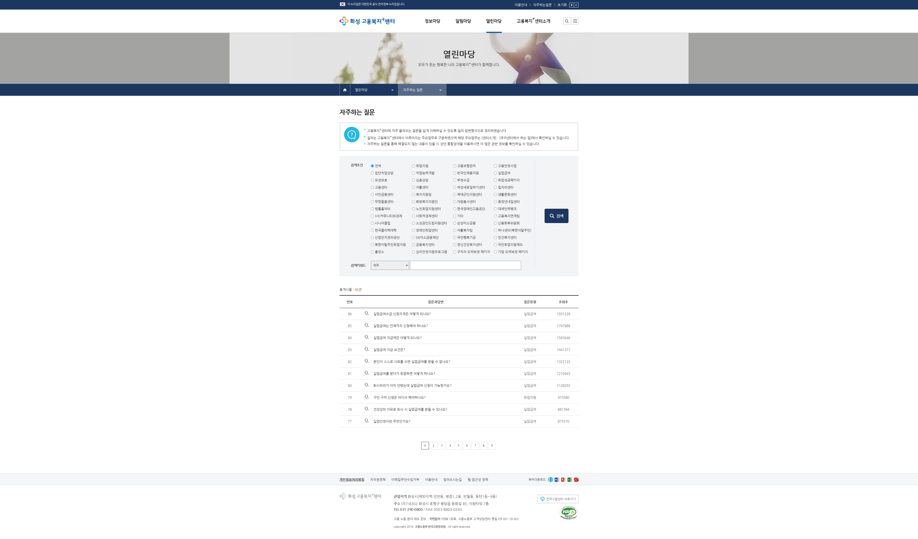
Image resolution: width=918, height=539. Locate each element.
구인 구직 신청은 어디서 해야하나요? (399, 397)
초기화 (562, 5)
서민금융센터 (383, 194)
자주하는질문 (542, 5)
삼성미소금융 (466, 223)
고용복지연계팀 (508, 216)
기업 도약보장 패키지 (512, 252)
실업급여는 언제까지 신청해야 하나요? (400, 326)
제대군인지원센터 (469, 194)
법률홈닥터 (382, 209)
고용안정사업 (507, 166)
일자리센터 (505, 187)
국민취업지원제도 (510, 244)
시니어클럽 (382, 223)
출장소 (379, 252)
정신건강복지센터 (469, 244)
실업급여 (503, 173)
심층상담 (421, 180)
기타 (459, 216)
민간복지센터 (507, 237)
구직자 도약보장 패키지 (473, 252)
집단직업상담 (383, 173)
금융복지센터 (425, 244)
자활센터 (421, 187)
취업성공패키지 (508, 180)
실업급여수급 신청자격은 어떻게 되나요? (402, 314)
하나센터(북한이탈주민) (514, 230)
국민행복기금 (466, 237)
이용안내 (521, 5)
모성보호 (380, 180)
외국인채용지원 (467, 173)
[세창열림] (569, 513)
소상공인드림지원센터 (431, 223)
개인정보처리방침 (351, 479)
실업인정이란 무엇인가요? (391, 421)
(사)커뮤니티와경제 (388, 216)
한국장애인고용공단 (470, 209)
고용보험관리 (466, 166)
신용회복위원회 (508, 223)
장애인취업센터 (426, 230)
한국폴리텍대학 (385, 230)
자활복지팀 (464, 230)
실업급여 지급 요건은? (389, 350)
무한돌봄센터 (383, 201)
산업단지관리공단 (387, 237)
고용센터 (380, 187)
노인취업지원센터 (428, 209)
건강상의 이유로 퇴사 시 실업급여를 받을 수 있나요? (410, 409)
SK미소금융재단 (427, 237)
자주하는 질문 (413, 90)
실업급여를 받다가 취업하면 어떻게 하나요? (404, 373)
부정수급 (463, 180)
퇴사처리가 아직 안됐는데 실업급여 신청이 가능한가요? (412, 385)
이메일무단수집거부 (405, 479)
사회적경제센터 (426, 216)
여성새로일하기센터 (470, 187)
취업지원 (421, 166)
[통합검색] (566, 21)
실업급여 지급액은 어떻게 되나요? (397, 338)
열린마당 (361, 90)
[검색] (556, 216)
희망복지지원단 (426, 201)
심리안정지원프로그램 (431, 252)
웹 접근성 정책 (478, 479)
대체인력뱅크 (507, 209)
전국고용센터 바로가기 (561, 499)
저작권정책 (378, 479)
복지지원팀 (423, 194)
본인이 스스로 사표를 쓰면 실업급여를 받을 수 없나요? (411, 361)
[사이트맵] (575, 21)
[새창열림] (550, 479)
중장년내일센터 (508, 201)
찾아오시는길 (452, 479)
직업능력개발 (425, 173)
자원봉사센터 (466, 201)
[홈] (345, 90)
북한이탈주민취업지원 (390, 244)
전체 (377, 166)
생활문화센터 (507, 194)
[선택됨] (494, 25)
